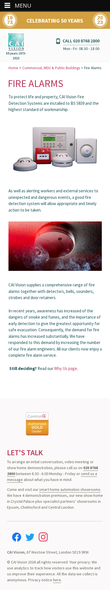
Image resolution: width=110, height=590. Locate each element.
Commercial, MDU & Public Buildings (51, 68)
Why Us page (65, 368)
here (57, 579)
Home (13, 68)
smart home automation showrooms (69, 489)
